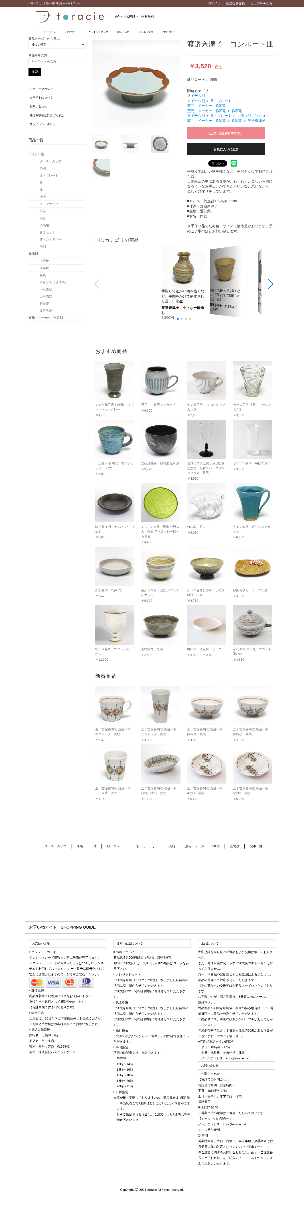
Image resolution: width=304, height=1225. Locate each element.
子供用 (44, 225)
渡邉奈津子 (256, 121)
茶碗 (43, 168)
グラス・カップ (50, 161)
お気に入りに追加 (226, 149)
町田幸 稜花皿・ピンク (204, 649)
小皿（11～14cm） (252, 116)
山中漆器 (46, 296)
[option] (136, 84)
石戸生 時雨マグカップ (158, 404)
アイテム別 (36, 154)
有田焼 (44, 303)
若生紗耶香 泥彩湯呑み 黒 (160, 463)
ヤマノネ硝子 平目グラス (251, 463)
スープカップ (49, 204)
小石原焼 (46, 289)
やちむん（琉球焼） (54, 282)
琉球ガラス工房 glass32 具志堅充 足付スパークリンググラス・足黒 (206, 468)
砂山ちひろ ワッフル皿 (250, 590)
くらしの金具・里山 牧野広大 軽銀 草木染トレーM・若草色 (160, 531)
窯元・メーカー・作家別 (45, 318)
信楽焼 (44, 268)
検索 (35, 72)
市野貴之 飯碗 (152, 649)
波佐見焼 (46, 310)
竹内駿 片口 (196, 527)
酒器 (43, 218)
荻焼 (43, 275)
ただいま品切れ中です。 (226, 133)
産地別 (33, 253)
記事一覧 (256, 846)
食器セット (47, 232)
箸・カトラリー (50, 239)
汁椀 (43, 197)
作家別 (237, 111)
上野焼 (44, 261)
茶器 (43, 211)
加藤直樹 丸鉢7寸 (108, 590)
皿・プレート (49, 175)
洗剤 (43, 246)
